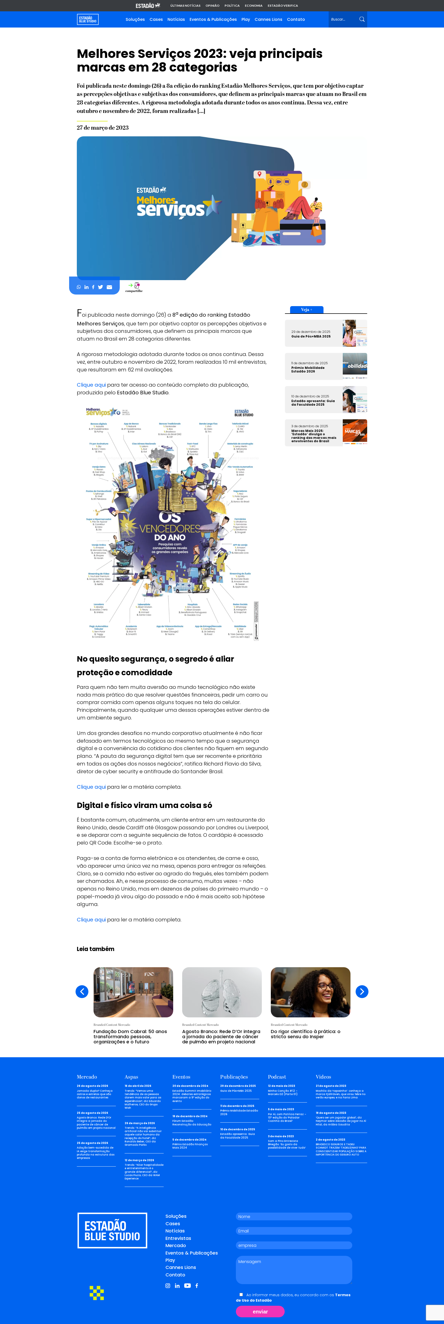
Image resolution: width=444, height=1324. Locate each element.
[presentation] (82, 991)
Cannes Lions (268, 19)
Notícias (176, 19)
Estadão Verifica (283, 5)
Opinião (212, 5)
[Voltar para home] (88, 19)
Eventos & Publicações (213, 19)
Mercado (175, 1245)
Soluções (135, 19)
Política (232, 5)
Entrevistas (178, 1238)
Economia (254, 5)
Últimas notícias (185, 5)
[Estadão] (148, 6)
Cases (156, 19)
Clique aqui (91, 384)
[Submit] (362, 19)
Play (246, 19)
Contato (296, 19)
